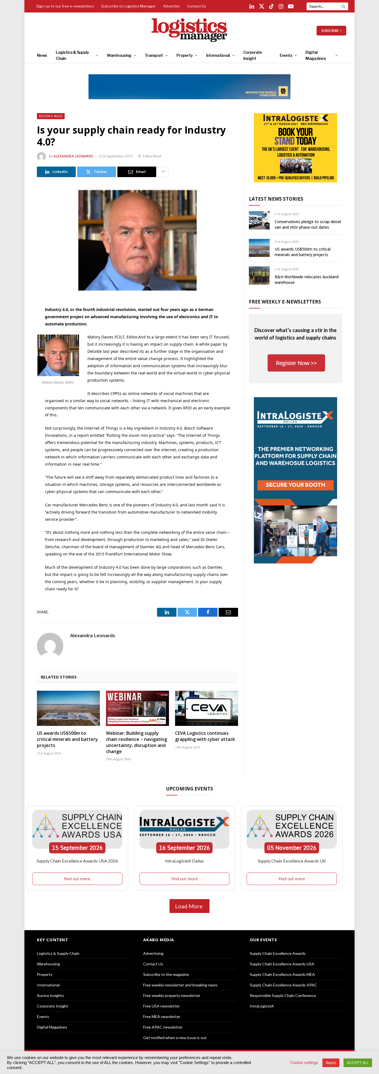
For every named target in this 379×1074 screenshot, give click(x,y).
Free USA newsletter (161, 1006)
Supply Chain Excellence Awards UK (292, 860)
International (218, 55)
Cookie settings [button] (304, 1062)
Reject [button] (331, 1063)
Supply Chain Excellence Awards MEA (282, 974)
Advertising (153, 953)
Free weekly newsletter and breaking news (180, 985)
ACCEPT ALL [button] (358, 1063)
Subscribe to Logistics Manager (128, 6)
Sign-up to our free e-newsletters (65, 6)
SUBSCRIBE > (331, 30)
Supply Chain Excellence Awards (278, 953)
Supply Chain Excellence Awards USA (282, 963)
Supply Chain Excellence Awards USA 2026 (77, 860)
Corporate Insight (252, 55)
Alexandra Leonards (74, 156)
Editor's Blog (50, 116)
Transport (154, 55)
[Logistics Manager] (189, 30)
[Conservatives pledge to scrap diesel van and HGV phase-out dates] (259, 220)
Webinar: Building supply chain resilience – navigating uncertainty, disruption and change (136, 742)
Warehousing (119, 55)
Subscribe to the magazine (166, 974)
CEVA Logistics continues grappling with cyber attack (205, 736)
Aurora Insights (50, 995)
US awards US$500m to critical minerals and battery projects (67, 739)
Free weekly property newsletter (171, 995)
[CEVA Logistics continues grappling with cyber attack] (206, 708)
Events (286, 55)
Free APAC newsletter (163, 1027)
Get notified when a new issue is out (175, 1037)
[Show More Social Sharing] (163, 172)
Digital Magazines (315, 55)
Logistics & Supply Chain (72, 55)
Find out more (77, 878)
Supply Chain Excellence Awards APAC (283, 985)
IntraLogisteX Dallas (184, 860)
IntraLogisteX (262, 1006)
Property (184, 55)
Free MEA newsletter (161, 1016)
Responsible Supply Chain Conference (283, 995)
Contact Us (196, 6)
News (42, 55)
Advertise (171, 6)
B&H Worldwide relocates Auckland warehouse (306, 279)
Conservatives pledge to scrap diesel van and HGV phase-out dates (308, 224)
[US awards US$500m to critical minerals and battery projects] (68, 708)
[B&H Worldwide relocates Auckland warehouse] (259, 275)
